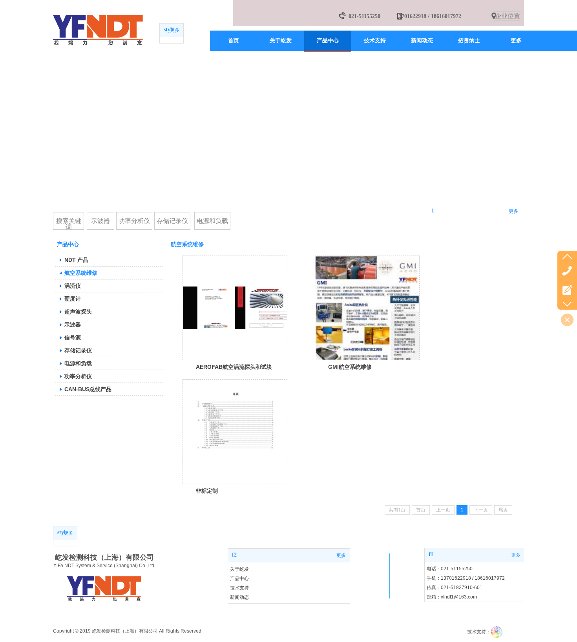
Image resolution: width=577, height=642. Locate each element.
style (169, 30)
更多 (174, 30)
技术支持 (239, 588)
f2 (234, 555)
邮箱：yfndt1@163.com (452, 597)
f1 (431, 554)
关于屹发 (239, 569)
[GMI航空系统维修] (367, 308)
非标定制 (207, 491)
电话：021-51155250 (450, 568)
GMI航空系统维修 (350, 367)
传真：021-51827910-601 (454, 587)
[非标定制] (235, 431)
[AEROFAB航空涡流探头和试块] (235, 308)
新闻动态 (239, 597)
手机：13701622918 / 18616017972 (466, 578)
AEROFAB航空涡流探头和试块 (234, 367)
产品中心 (239, 578)
